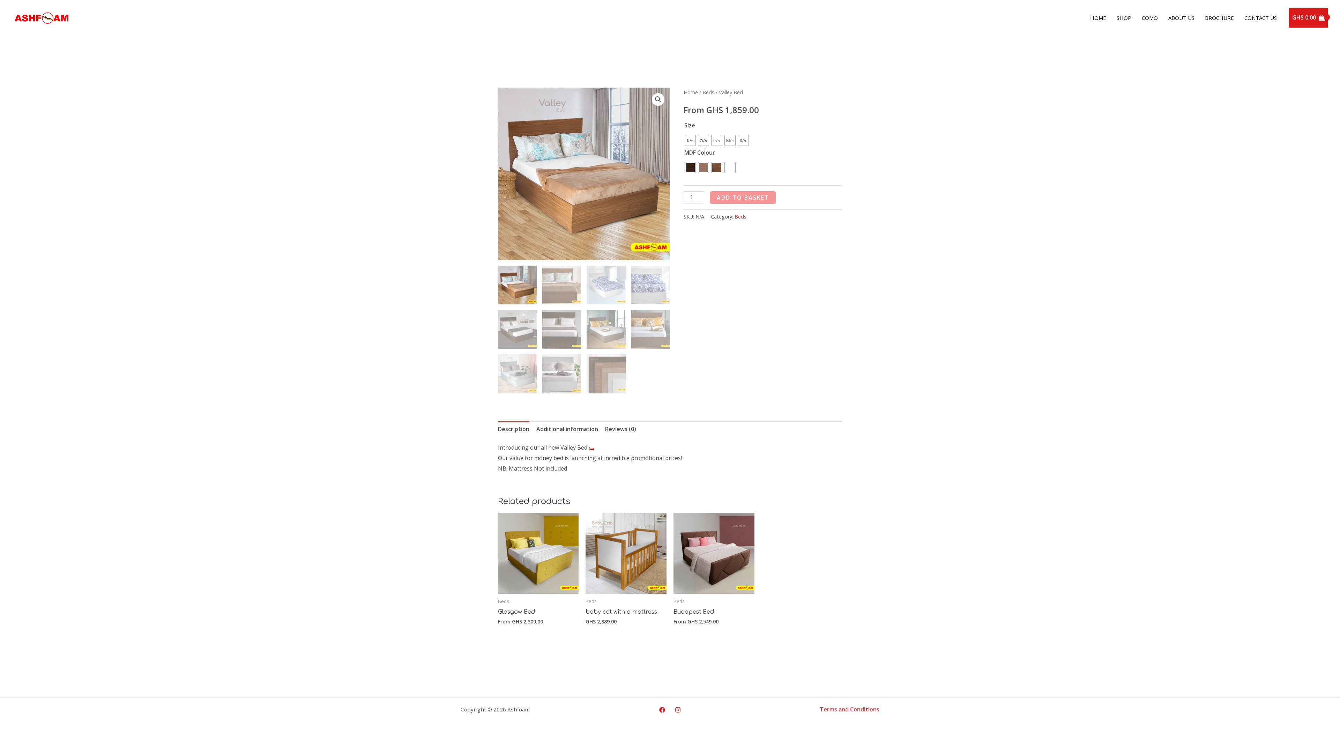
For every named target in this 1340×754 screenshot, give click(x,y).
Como (1150, 17)
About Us (1181, 17)
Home (1098, 17)
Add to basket (743, 197)
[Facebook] (662, 710)
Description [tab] (513, 429)
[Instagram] (678, 710)
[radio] (690, 140)
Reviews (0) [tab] (620, 429)
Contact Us (1260, 17)
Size (689, 125)
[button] (658, 99)
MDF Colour (699, 152)
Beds (708, 92)
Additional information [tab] (567, 429)
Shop (1124, 17)
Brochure (1219, 17)
